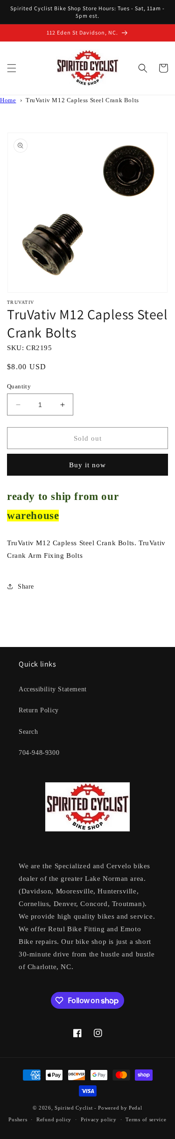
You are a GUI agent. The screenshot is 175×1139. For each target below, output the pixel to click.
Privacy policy (99, 1119)
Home (8, 100)
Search (28, 731)
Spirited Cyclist (73, 1108)
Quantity (19, 386)
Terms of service (146, 1119)
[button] (11, 68)
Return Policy (39, 710)
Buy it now (87, 465)
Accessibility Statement (53, 689)
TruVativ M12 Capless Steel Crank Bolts (82, 100)
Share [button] (26, 586)
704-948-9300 (39, 752)
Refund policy (53, 1119)
